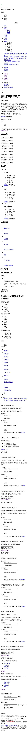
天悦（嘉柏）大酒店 (12, 58)
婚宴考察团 (7, 663)
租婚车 (5, 39)
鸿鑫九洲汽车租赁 (13, 64)
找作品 (8, 30)
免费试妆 (6, 668)
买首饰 (5, 38)
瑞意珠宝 (6, 63)
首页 (5, 25)
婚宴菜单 (6, 75)
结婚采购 (6, 666)
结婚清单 (6, 665)
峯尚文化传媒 (7, 53)
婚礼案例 (6, 78)
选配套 (5, 36)
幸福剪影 (6, 69)
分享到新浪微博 (5, 499)
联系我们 (6, 79)
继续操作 (3, 449)
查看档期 (3, 116)
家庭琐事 (6, 70)
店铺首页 (6, 73)
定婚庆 (5, 35)
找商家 (5, 41)
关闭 (6, 449)
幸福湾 (17, 400)
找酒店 (5, 27)
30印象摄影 (12, 400)
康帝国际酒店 (22, 58)
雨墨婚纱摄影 (22, 400)
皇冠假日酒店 (17, 398)
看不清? (23, 705)
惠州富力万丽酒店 (8, 56)
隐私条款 (22, 432)
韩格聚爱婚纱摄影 (16, 53)
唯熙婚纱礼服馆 (16, 61)
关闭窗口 (3, 671)
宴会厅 (5, 76)
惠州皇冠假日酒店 (18, 56)
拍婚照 (5, 28)
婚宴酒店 (6, 85)
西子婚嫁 (6, 84)
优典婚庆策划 (7, 60)
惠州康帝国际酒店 (8, 87)
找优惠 (8, 33)
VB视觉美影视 (7, 61)
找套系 (8, 32)
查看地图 (22, 129)
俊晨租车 (6, 64)
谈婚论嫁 (6, 67)
